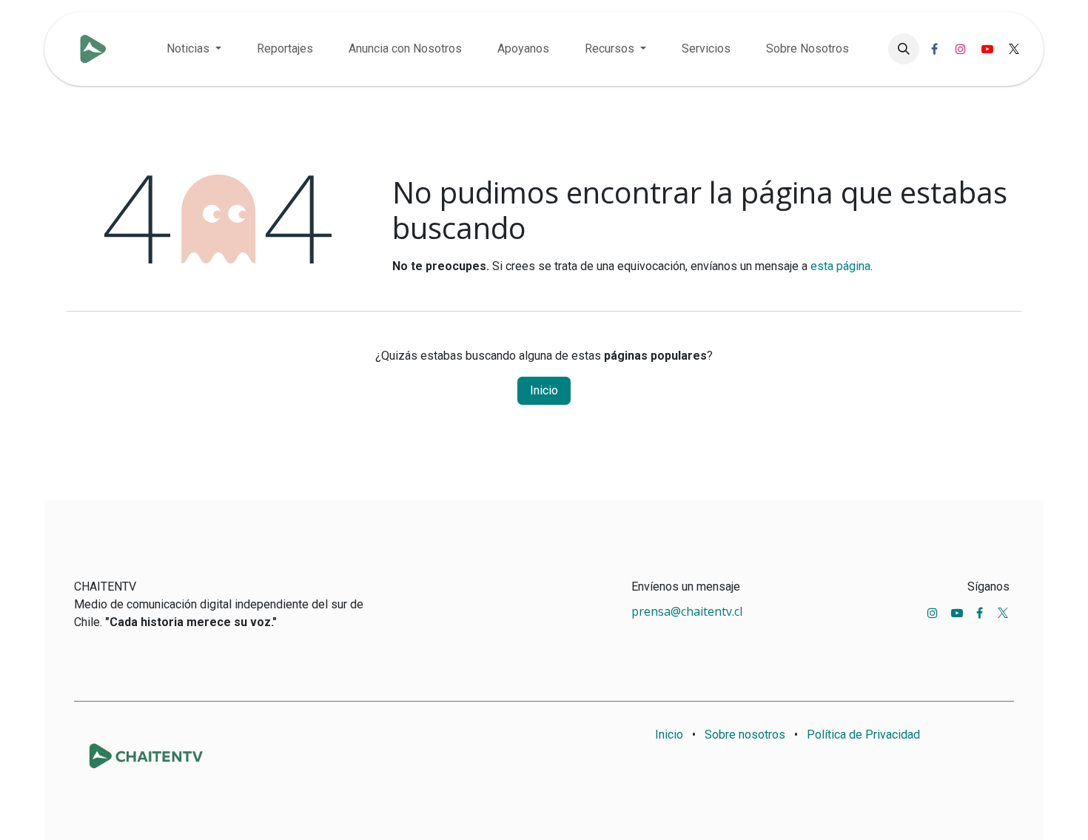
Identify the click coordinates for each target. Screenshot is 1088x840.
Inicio (544, 390)
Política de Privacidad (863, 735)
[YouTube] (987, 49)
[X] (1014, 49)
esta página (840, 266)
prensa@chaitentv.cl (686, 611)
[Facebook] (934, 49)
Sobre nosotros (745, 735)
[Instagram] (961, 49)
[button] (903, 48)
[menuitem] (194, 49)
